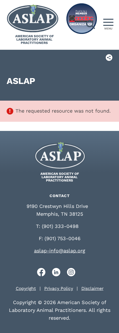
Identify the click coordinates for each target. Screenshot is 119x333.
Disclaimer (92, 288)
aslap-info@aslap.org (59, 251)
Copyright (26, 288)
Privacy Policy (58, 288)
